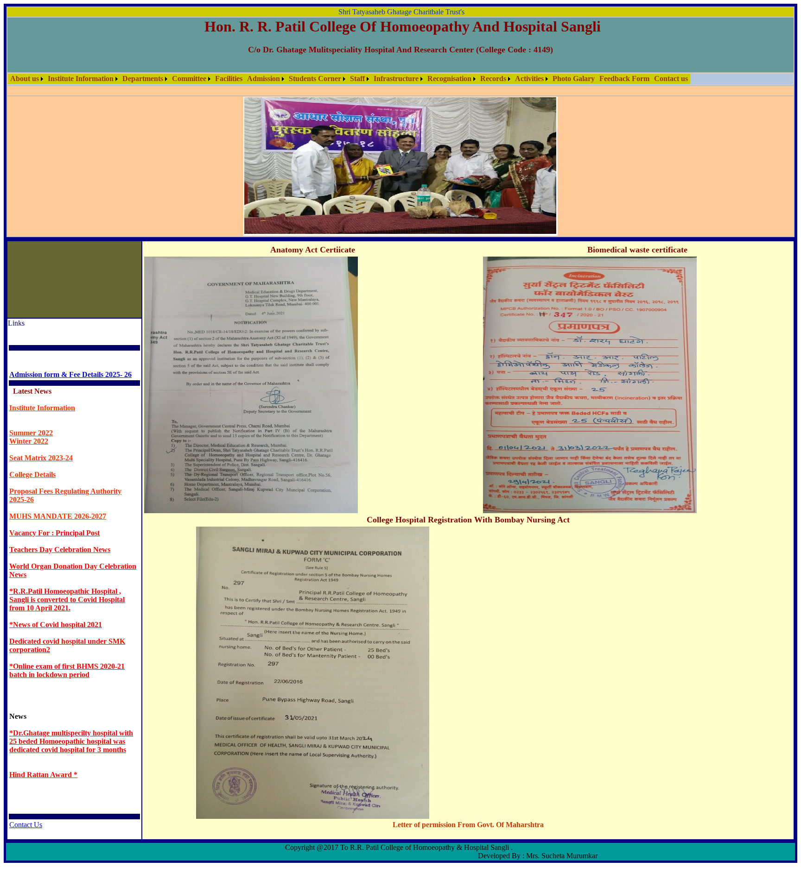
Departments (142, 78)
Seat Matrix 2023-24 (41, 319)
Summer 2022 (31, 294)
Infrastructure (396, 78)
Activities (529, 78)
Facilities (228, 78)
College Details (32, 335)
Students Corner (315, 78)
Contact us (671, 78)
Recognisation (449, 78)
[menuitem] (26, 79)
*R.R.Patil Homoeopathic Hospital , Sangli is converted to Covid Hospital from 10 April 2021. (67, 460)
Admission (263, 78)
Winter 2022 (28, 302)
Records (493, 78)
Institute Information (81, 78)
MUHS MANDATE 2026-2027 (57, 377)
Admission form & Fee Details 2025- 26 (70, 235)
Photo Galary (574, 78)
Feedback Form (624, 78)
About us (24, 78)
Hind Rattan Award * (43, 636)
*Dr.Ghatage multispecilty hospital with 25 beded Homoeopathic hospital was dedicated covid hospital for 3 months (71, 602)
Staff (357, 78)
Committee (189, 78)
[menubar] (349, 79)
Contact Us (25, 686)
